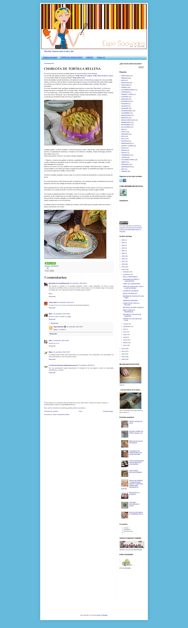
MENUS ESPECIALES (128, 120)
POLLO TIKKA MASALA (130, 277)
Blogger (105, 615)
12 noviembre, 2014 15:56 (60, 340)
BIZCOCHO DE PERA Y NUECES (133, 307)
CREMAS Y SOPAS (127, 94)
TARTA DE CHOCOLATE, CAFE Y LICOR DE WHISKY (133, 287)
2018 (123, 259)
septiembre (127, 326)
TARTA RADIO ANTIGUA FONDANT (135, 471)
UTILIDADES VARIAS (127, 159)
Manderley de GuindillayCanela (59, 283)
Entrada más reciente (51, 411)
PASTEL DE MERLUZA (130, 293)
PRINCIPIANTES (126, 143)
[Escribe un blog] (48, 271)
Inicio (80, 411)
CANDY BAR (125, 85)
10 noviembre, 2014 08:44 (78, 283)
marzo (125, 340)
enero (125, 345)
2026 (123, 240)
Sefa (50, 340)
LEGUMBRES (125, 113)
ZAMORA (124, 171)
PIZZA (123, 136)
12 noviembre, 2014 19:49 (61, 352)
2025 (123, 242)
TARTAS (123, 152)
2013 (123, 348)
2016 (123, 264)
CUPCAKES (125, 96)
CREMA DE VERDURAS (130, 300)
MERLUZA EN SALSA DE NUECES (136, 442)
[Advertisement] (129, 582)
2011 (123, 354)
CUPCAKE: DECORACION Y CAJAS (134, 504)
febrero (125, 342)
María (51, 314)
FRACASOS (125, 103)
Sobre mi (101, 57)
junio (125, 332)
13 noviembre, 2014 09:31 (86, 365)
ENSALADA (124, 99)
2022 (123, 248)
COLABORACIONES (127, 90)
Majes (51, 352)
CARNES (124, 87)
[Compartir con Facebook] (51, 271)
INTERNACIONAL (126, 111)
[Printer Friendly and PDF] (50, 264)
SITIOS (123, 148)
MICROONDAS (126, 124)
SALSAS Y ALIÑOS (127, 146)
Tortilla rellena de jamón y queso (103, 76)
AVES (123, 80)
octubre (125, 324)
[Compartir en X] (49, 271)
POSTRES (124, 141)
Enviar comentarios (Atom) (61, 414)
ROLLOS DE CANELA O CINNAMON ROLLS (136, 513)
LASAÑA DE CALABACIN (130, 291)
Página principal (50, 57)
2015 (123, 267)
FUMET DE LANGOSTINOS (131, 284)
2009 (123, 359)
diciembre (126, 272)
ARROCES (124, 78)
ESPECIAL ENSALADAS (71, 57)
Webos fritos (88, 84)
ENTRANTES (55, 266)
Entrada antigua (108, 411)
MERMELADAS (126, 122)
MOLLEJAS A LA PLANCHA (134, 493)
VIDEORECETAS (126, 167)
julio (124, 329)
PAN (122, 129)
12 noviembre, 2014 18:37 (74, 326)
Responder (52, 296)
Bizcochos (97, 88)
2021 (123, 250)
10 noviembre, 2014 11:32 (66, 302)
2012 (123, 351)
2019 (123, 256)
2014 (123, 269)
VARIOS (123, 162)
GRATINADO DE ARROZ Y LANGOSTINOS (131, 280)
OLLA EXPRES (125, 127)
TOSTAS (124, 157)
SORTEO (124, 150)
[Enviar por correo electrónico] (46, 271)
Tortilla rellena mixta (78, 78)
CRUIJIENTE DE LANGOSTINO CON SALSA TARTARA (135, 452)
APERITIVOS (125, 76)
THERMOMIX (125, 155)
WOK (122, 169)
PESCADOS (125, 134)
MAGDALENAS (126, 115)
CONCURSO (125, 92)
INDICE (89, 57)
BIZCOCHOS (125, 82)
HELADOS (124, 106)
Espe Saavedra (59, 326)
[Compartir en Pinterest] (53, 271)
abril (124, 337)
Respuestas (54, 323)
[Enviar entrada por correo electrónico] (47, 268)
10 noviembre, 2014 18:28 (61, 314)
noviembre (126, 274)
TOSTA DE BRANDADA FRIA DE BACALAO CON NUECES (136, 462)
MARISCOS (124, 117)
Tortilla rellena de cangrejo (83, 76)
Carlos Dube (53, 302)
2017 (123, 261)
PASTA (123, 132)
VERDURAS (125, 164)
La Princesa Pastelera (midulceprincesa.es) (63, 365)
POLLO (123, 138)
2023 (123, 245)
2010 (123, 356)
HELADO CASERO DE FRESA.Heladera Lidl (136, 432)
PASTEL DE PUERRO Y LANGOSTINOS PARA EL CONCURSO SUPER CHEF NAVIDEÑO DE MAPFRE (132, 485)
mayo (125, 334)
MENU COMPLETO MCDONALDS (129, 311)
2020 (123, 253)
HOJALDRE (124, 108)
